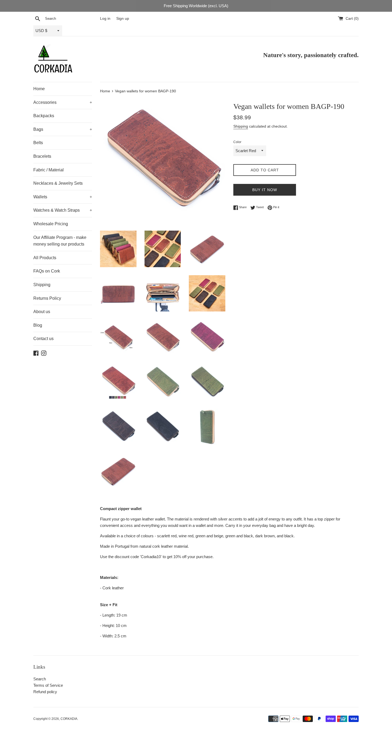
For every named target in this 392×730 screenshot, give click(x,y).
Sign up (122, 19)
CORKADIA (69, 719)
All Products (44, 257)
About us (41, 311)
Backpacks (43, 115)
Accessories (62, 102)
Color (237, 142)
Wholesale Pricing (50, 224)
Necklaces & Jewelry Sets (58, 183)
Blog (37, 325)
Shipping (41, 284)
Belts (38, 142)
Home (39, 88)
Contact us (43, 338)
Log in (105, 19)
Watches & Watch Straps (62, 210)
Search (39, 679)
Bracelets (42, 156)
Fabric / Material (48, 170)
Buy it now (264, 190)
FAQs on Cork (46, 271)
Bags (62, 129)
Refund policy (45, 691)
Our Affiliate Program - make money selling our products (59, 241)
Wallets (62, 197)
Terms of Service (48, 685)
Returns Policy (47, 298)
